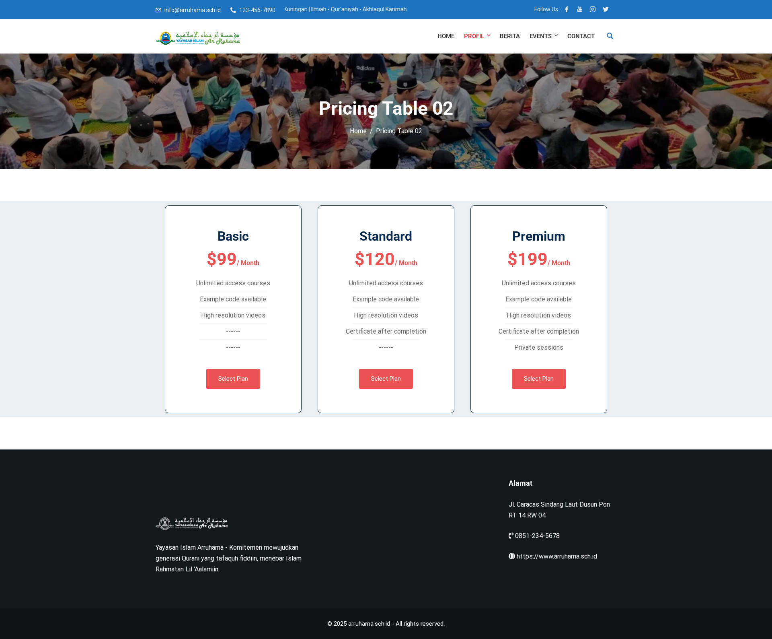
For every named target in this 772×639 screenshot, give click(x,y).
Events (541, 36)
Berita (510, 36)
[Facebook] (567, 10)
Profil (474, 36)
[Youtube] (580, 10)
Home (445, 36)
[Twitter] (605, 10)
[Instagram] (592, 10)
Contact (581, 36)
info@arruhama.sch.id (192, 10)
